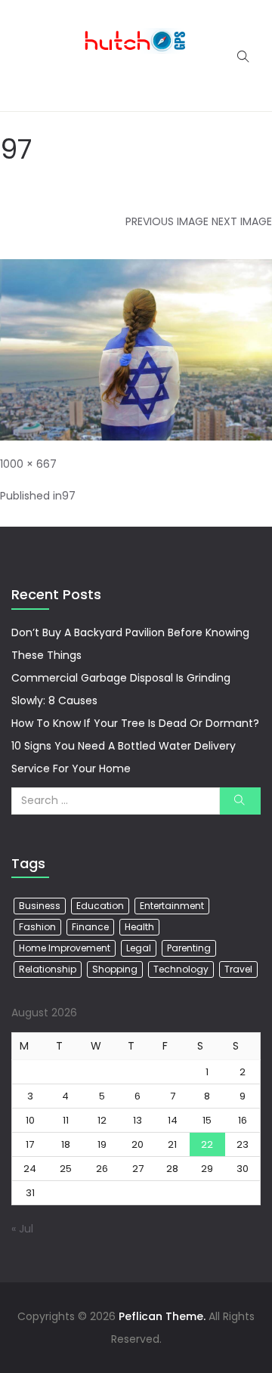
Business (39, 905)
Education (100, 905)
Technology (181, 969)
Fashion (37, 926)
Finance (90, 926)
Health (139, 926)
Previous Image (167, 221)
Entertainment (172, 905)
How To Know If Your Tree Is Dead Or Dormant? (135, 723)
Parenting (189, 948)
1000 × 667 (28, 464)
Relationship (47, 969)
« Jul (22, 1228)
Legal (138, 948)
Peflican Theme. (162, 1316)
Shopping (115, 969)
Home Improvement (64, 948)
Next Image (242, 221)
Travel (238, 969)
